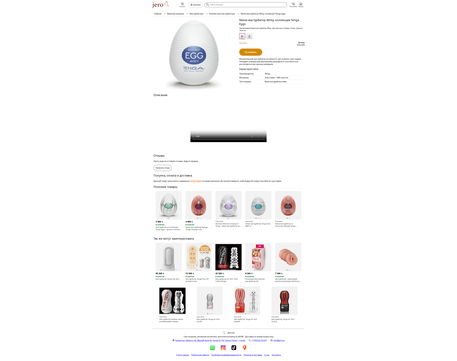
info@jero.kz (279, 340)
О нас (267, 355)
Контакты (276, 355)
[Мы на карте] (244, 347)
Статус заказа (182, 355)
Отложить (251, 52)
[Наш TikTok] (233, 347)
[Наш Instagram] (223, 347)
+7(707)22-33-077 (259, 340)
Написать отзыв (163, 168)
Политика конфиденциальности (226, 355)
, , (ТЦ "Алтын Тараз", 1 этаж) (210, 340)
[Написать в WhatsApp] (212, 347)
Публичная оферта (200, 355)
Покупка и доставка (253, 355)
